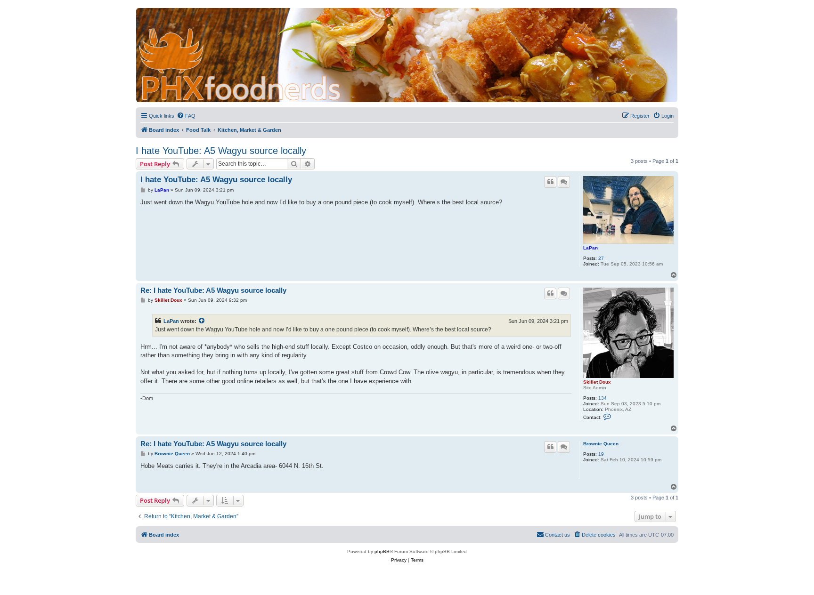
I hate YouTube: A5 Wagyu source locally (221, 150)
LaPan (590, 247)
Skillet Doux (597, 382)
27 (601, 258)
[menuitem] (186, 115)
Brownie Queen (601, 443)
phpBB (382, 551)
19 (601, 454)
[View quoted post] (202, 321)
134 (602, 398)
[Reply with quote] (550, 181)
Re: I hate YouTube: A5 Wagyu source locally (213, 290)
